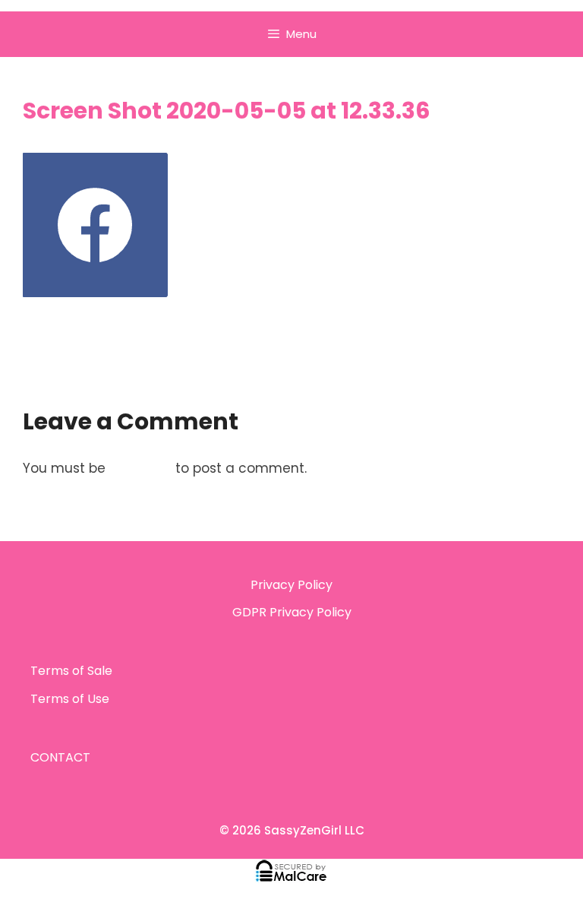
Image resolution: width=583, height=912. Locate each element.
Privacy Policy (291, 585)
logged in (140, 468)
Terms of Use (69, 699)
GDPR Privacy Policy (291, 612)
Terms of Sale (71, 670)
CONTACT (60, 757)
